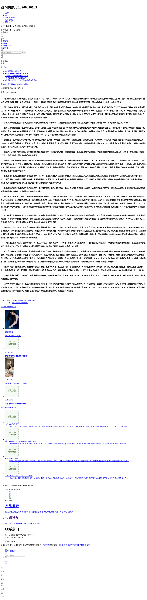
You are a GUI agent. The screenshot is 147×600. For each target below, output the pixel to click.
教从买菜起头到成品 (13, 71)
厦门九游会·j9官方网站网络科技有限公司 (74, 545)
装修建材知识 (10, 18)
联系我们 (8, 22)
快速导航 (12, 518)
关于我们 (8, 15)
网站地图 (46, 545)
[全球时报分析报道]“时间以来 (16, 76)
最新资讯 (5, 67)
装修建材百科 (10, 20)
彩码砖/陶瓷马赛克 (21, 512)
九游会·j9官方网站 (8, 84)
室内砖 (70, 512)
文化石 (37, 512)
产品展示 (12, 506)
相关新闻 (8, 307)
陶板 (65, 512)
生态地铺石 (9, 512)
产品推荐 (8, 408)
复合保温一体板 (57, 512)
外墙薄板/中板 (45, 512)
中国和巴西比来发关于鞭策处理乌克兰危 (21, 80)
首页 (7, 13)
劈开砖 (31, 512)
